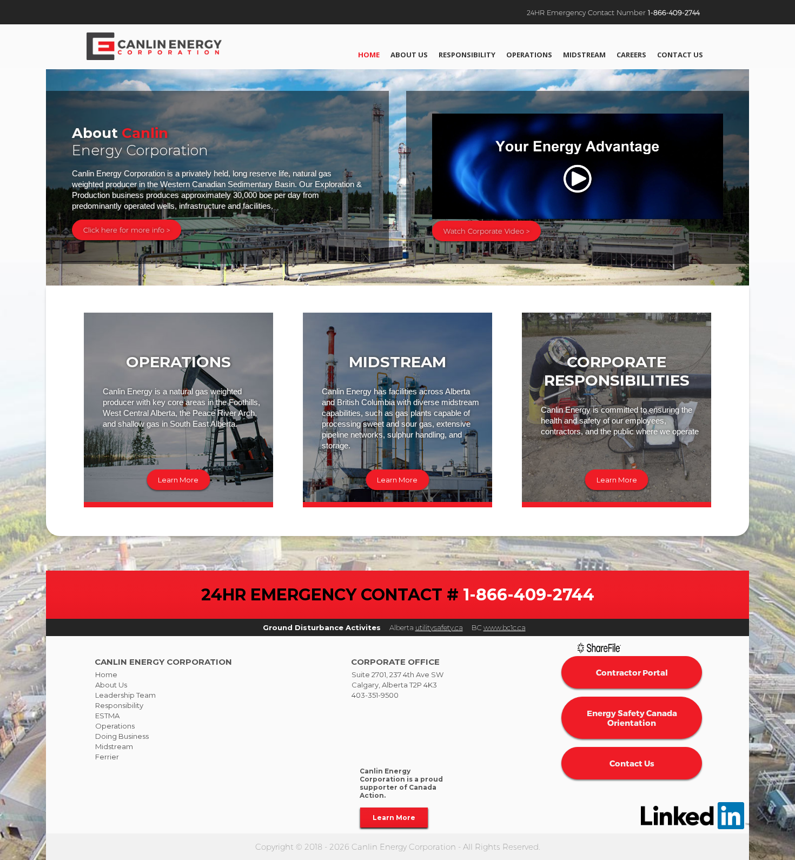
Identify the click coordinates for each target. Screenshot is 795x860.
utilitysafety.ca (439, 627)
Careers (631, 54)
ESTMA (107, 715)
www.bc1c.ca (504, 627)
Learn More (178, 479)
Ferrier (107, 756)
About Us (409, 54)
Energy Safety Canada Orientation (632, 717)
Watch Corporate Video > (486, 231)
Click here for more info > (126, 230)
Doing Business (122, 736)
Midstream (584, 54)
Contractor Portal (632, 672)
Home (369, 54)
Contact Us (680, 54)
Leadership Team (125, 695)
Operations (529, 54)
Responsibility (467, 54)
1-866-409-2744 (674, 12)
